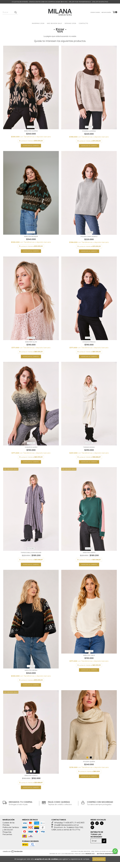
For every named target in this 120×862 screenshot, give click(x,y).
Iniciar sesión (106, 12)
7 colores (89, 232)
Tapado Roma (89, 447)
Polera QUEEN (89, 761)
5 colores (89, 127)
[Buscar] (15, 12)
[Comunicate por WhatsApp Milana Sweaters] (115, 851)
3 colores (31, 127)
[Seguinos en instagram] (92, 823)
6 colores (89, 443)
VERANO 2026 (70, 23)
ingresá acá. (90, 853)
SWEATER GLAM (31, 342)
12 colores (89, 651)
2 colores (31, 232)
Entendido (99, 859)
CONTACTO (83, 23)
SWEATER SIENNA (31, 670)
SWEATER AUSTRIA (31, 131)
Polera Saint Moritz (89, 236)
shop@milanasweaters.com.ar (66, 825)
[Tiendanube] (13, 852)
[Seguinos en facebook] (97, 823)
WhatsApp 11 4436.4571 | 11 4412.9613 (69, 823)
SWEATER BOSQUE (31, 236)
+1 (34, 771)
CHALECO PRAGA (89, 342)
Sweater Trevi (89, 655)
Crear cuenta (95, 12)
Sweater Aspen (89, 552)
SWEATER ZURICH (31, 775)
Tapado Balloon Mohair (31, 552)
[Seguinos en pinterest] (92, 827)
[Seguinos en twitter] (101, 823)
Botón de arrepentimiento (107, 853)
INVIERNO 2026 (38, 23)
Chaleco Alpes (31, 447)
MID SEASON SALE (54, 23)
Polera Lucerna (89, 131)
